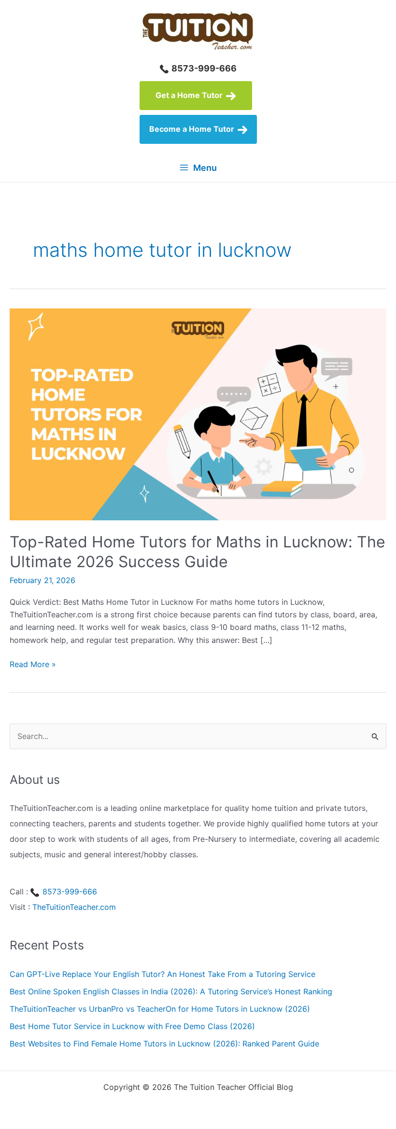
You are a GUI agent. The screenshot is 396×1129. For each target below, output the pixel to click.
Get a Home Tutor (190, 95)
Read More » (33, 664)
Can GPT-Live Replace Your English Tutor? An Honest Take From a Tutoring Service (162, 974)
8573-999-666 (203, 68)
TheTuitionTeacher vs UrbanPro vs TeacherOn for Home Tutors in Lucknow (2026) (160, 1009)
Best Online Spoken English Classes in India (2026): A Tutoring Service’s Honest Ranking (171, 991)
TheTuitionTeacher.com (74, 907)
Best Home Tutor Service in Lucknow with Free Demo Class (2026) (132, 1026)
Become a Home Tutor (192, 129)
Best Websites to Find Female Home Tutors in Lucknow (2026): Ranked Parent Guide (164, 1043)
